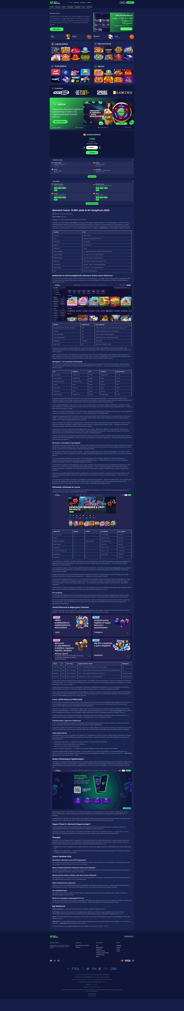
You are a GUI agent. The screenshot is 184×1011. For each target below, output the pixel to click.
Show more (92, 176)
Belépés (89, 2)
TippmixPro (56, 723)
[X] (54, 960)
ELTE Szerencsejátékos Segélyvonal (114, 753)
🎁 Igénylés (92, 152)
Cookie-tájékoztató (100, 954)
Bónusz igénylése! (60, 121)
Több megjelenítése (92, 203)
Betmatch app (91, 765)
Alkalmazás (83, 2)
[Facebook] (51, 960)
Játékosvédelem (99, 947)
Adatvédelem (99, 949)
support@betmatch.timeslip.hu (82, 945)
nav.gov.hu (104, 589)
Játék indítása (56, 29)
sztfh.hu (106, 222)
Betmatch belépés (76, 820)
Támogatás (78, 947)
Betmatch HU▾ (129, 936)
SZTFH (59, 219)
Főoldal (71, 2)
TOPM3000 (92, 147)
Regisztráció (130, 2)
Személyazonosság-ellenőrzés (102, 952)
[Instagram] (58, 960)
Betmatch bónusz (72, 695)
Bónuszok (76, 2)
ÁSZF (97, 945)
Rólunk (97, 956)
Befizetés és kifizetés (100, 950)
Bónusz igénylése (126, 29)
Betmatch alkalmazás (80, 483)
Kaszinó (118, 949)
